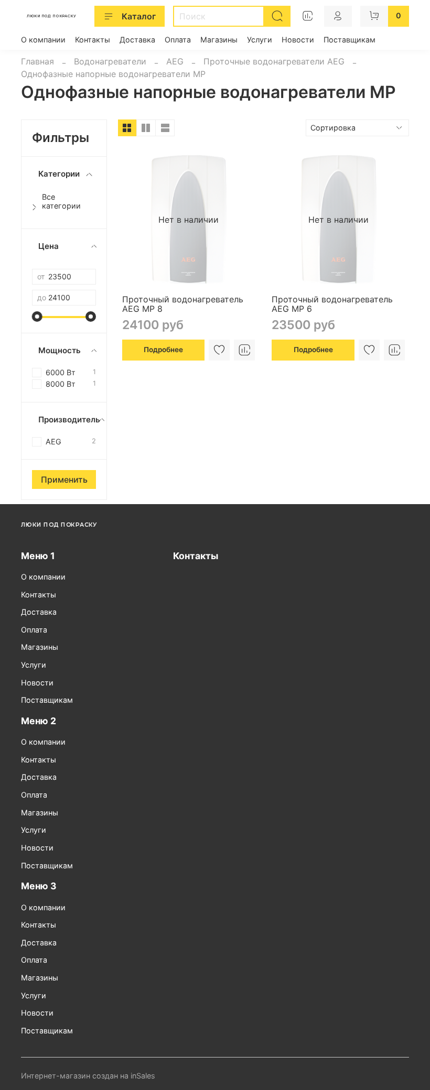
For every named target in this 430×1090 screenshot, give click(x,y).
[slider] (37, 316)
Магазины (219, 39)
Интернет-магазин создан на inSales (88, 1075)
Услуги (259, 39)
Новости (298, 39)
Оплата (178, 39)
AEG (175, 61)
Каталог (139, 16)
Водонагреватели (110, 61)
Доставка (137, 39)
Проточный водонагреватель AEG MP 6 (332, 304)
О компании (43, 39)
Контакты (92, 39)
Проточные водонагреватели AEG (274, 61)
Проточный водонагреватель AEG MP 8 (182, 304)
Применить (64, 479)
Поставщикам (349, 39)
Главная (37, 61)
